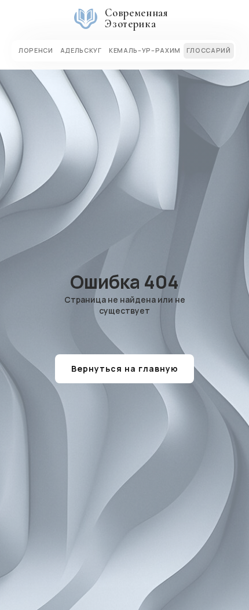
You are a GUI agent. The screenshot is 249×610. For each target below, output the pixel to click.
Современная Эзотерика (136, 18)
